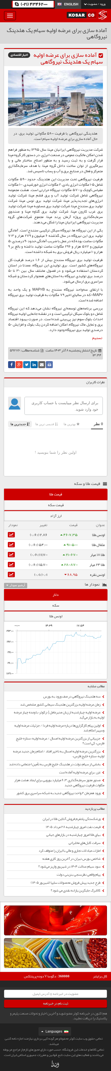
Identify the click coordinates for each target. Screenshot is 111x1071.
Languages (54, 1031)
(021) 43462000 (34, 4)
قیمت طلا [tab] (55, 494)
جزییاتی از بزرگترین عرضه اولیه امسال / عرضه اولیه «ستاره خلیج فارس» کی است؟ (60, 741)
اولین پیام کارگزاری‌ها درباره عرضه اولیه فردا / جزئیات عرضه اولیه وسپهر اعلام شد (59, 728)
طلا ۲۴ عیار (97, 564)
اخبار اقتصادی (19, 55)
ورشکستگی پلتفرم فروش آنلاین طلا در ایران (72, 818)
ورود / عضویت (96, 4)
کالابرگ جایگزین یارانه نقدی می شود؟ (76, 890)
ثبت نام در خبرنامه (55, 1003)
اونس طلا (98, 534)
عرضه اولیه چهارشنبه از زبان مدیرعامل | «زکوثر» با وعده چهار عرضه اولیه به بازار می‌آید (59, 715)
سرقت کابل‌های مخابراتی (84, 842)
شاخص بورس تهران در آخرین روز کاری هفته (71, 858)
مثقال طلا (98, 544)
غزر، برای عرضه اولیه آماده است (80, 772)
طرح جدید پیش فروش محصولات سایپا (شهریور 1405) (66, 882)
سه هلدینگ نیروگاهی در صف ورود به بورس (72, 696)
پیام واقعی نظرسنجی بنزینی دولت (79, 874)
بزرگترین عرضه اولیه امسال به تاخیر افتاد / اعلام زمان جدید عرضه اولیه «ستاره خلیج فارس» (58, 754)
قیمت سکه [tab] (56, 505)
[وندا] (55, 1065)
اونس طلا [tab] (56, 616)
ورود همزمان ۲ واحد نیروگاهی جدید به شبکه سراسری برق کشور (58, 793)
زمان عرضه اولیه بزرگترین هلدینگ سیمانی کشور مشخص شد (60, 704)
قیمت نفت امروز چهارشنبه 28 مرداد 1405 (73, 826)
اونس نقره (97, 574)
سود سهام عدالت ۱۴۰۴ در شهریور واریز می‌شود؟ (69, 866)
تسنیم (97, 337)
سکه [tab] (55, 605)
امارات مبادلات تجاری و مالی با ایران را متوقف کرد (70, 850)
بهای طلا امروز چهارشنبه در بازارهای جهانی (73, 834)
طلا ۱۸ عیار (97, 554)
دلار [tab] (56, 594)
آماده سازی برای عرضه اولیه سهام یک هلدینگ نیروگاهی (68, 58)
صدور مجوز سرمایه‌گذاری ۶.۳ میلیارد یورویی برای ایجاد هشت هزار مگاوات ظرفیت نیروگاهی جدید (59, 783)
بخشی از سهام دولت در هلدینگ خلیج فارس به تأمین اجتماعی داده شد (55, 764)
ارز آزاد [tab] (56, 515)
